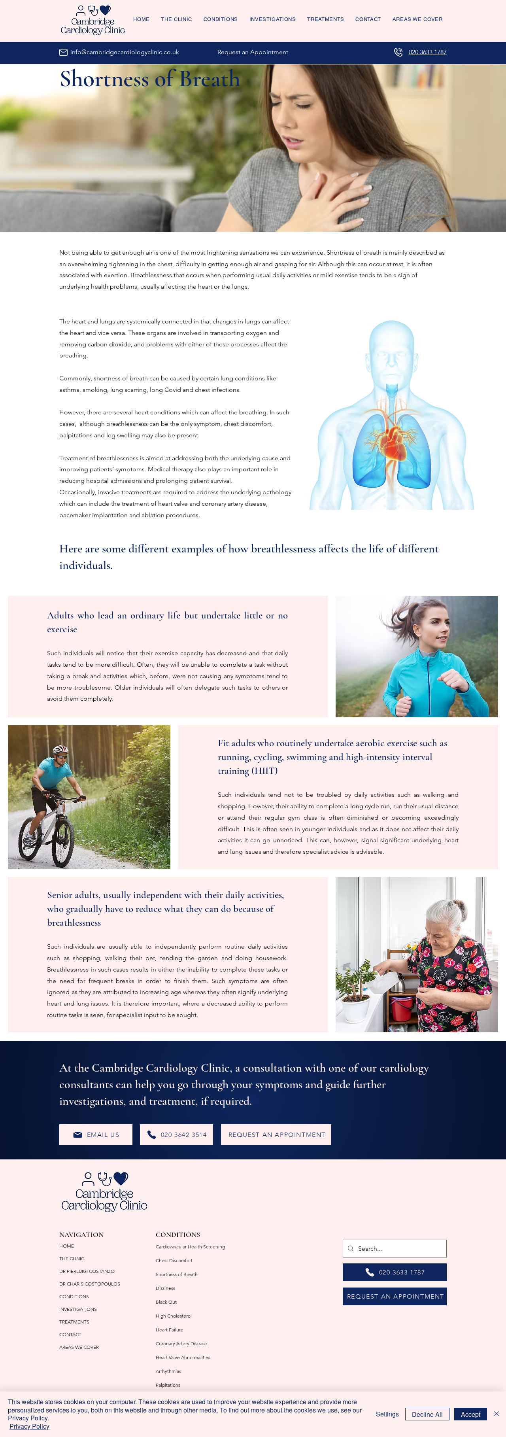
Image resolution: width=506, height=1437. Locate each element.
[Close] (496, 1414)
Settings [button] (387, 1413)
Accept (470, 1414)
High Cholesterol (174, 1316)
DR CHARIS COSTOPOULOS (89, 1284)
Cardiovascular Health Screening (190, 1247)
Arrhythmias (168, 1371)
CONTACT (70, 1334)
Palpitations (168, 1385)
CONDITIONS (74, 1296)
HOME (66, 1246)
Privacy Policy (29, 1426)
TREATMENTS (74, 1322)
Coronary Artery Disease (181, 1343)
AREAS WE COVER (79, 1347)
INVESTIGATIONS (78, 1309)
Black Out (166, 1302)
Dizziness (165, 1288)
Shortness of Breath (177, 1274)
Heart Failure (169, 1330)
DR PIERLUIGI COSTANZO (87, 1271)
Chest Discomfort (174, 1260)
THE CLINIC (71, 1258)
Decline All (427, 1414)
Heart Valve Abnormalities (183, 1357)
